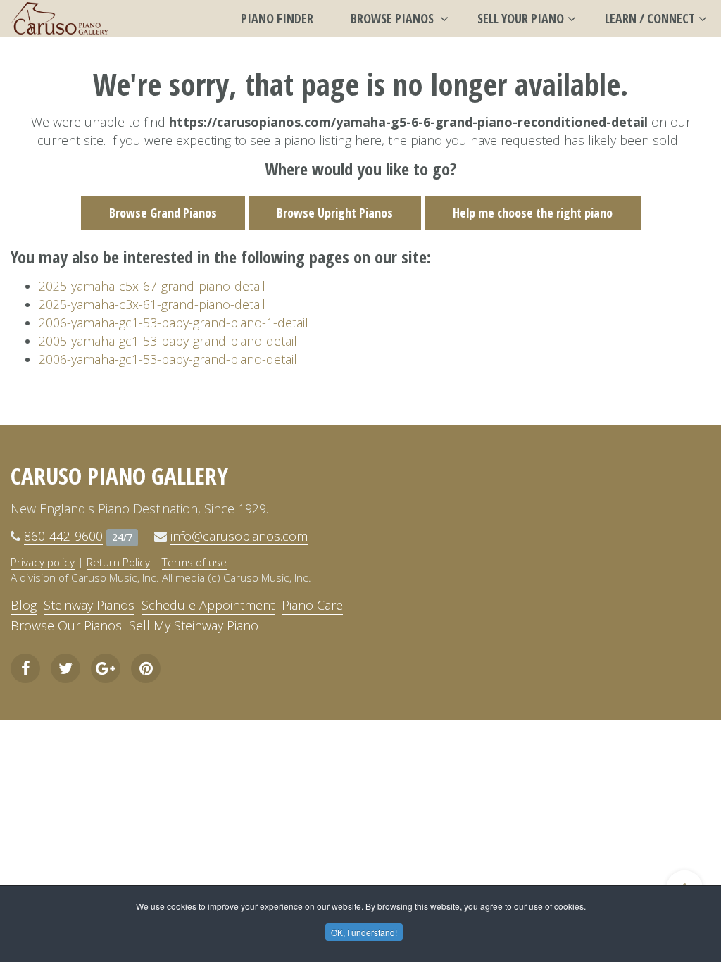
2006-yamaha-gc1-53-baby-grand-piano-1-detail (173, 322)
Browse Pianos (394, 18)
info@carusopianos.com (239, 535)
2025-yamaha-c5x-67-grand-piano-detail (152, 285)
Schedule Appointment (208, 604)
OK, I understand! (364, 932)
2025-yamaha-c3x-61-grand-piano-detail (152, 304)
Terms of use (194, 562)
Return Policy (118, 562)
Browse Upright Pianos (335, 212)
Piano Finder (277, 18)
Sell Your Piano (520, 18)
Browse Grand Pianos (163, 212)
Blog (24, 604)
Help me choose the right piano (533, 212)
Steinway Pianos (89, 604)
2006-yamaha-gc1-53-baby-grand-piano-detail (168, 359)
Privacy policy (43, 562)
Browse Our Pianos (66, 625)
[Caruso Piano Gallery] (60, 18)
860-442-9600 (63, 535)
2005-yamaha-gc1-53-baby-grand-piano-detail (168, 340)
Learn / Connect (650, 18)
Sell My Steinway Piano (193, 625)
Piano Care (312, 604)
